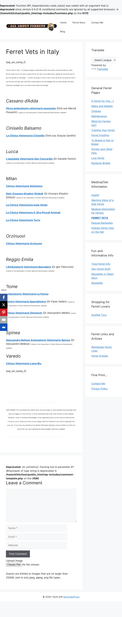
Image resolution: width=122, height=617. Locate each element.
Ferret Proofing (100, 135)
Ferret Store (78, 22)
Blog (62, 31)
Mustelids (97, 282)
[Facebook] (3, 297)
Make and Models (102, 106)
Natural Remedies (102, 222)
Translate (102, 69)
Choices (96, 111)
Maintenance (99, 116)
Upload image (14, 560)
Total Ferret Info (100, 263)
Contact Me (97, 22)
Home (63, 22)
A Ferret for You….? (102, 101)
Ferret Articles (99, 355)
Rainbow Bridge (100, 163)
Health (95, 195)
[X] (3, 305)
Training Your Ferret (103, 130)
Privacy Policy (99, 388)
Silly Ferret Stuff (100, 268)
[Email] (3, 319)
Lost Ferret (97, 158)
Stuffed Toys (99, 314)
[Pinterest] (3, 312)
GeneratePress (71, 596)
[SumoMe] (3, 327)
